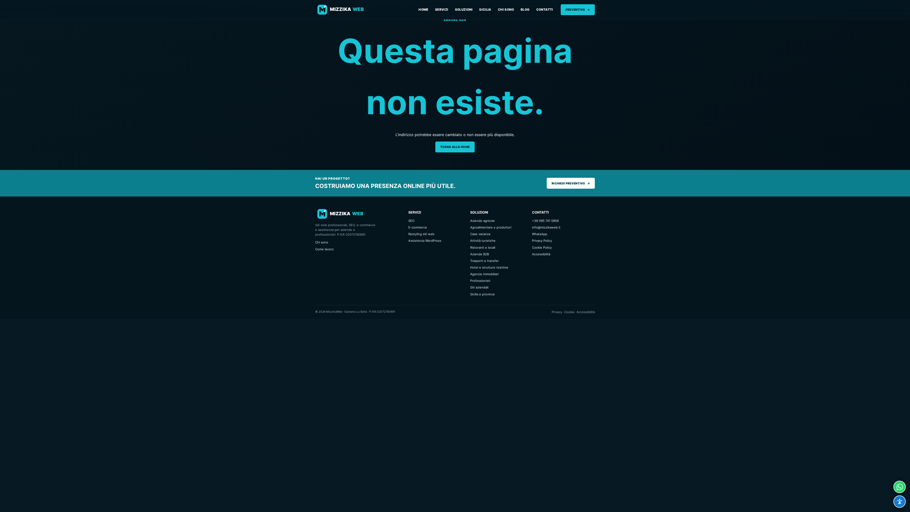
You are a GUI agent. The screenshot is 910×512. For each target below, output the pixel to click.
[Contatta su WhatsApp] (899, 487)
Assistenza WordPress (424, 240)
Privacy (557, 312)
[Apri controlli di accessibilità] (899, 501)
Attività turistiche (483, 240)
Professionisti (480, 281)
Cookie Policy (542, 247)
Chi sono (506, 9)
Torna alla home (455, 147)
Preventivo (578, 9)
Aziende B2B (479, 254)
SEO (411, 221)
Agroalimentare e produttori (490, 227)
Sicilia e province (482, 294)
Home (423, 9)
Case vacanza (480, 234)
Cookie (569, 312)
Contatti (544, 9)
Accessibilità (541, 254)
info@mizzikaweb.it (546, 227)
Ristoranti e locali (482, 247)
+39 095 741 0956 (545, 221)
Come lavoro (324, 249)
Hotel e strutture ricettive (489, 267)
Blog (525, 9)
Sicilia (485, 9)
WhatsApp (539, 234)
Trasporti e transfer (484, 261)
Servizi (441, 9)
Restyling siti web (421, 234)
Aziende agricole (482, 221)
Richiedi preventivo (571, 183)
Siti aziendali (479, 287)
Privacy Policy (542, 240)
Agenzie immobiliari (484, 274)
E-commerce (417, 227)
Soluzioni (464, 9)
